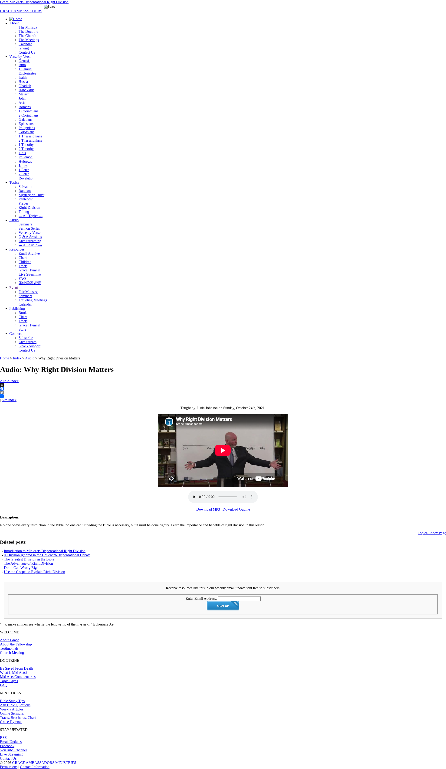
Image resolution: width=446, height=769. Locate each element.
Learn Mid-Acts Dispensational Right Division (34, 2)
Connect (15, 334)
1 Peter (24, 170)
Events (14, 288)
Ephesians (26, 124)
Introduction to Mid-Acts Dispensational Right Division (44, 551)
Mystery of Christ (31, 195)
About (14, 23)
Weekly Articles (11, 709)
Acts (22, 102)
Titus (22, 153)
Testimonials (9, 648)
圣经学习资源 (30, 283)
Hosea (23, 82)
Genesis (24, 61)
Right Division (29, 207)
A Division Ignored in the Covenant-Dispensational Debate (47, 555)
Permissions (8, 767)
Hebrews (25, 161)
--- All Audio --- (30, 245)
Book (23, 313)
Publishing (17, 308)
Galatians (25, 119)
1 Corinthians (28, 111)
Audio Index (9, 381)
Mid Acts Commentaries (18, 677)
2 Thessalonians (30, 140)
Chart (23, 317)
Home (4, 358)
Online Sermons (12, 713)
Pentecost (26, 199)
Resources (16, 249)
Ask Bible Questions (15, 705)
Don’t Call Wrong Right (21, 568)
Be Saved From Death (16, 668)
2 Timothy (26, 149)
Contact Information (34, 767)
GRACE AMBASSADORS (21, 11)
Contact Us (27, 52)
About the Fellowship (16, 644)
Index (17, 358)
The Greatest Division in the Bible (29, 559)
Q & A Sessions (30, 237)
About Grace (9, 640)
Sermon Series (29, 228)
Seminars (25, 224)
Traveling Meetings (33, 300)
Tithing (24, 212)
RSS (3, 738)
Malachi (24, 94)
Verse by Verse (20, 57)
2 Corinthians (28, 115)
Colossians (26, 132)
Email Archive (29, 253)
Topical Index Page (432, 533)
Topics (14, 182)
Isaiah (23, 77)
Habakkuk (26, 90)
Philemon (26, 157)
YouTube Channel (13, 750)
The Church (27, 36)
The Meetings (29, 40)
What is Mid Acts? (13, 673)
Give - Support (29, 346)
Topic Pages (9, 681)
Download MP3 (208, 509)
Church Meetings (12, 653)
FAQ (22, 278)
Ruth (22, 65)
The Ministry (28, 27)
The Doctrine (28, 31)
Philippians (27, 128)
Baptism (25, 191)
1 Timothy (26, 145)
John (22, 98)
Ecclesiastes (27, 73)
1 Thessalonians (30, 136)
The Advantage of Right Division (28, 563)
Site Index (9, 400)
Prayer (23, 203)
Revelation (26, 178)
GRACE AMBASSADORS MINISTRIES (44, 763)
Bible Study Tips (12, 701)
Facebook (7, 746)
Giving (24, 48)
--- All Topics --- (31, 216)
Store (22, 329)
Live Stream (27, 342)
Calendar (25, 44)
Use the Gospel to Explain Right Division (34, 572)
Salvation (25, 187)
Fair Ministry (28, 292)
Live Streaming (30, 241)
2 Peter (24, 174)
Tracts (23, 266)
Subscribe (26, 338)
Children (25, 262)
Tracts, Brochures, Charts (18, 718)
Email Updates (11, 742)
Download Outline (236, 509)
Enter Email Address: (201, 598)
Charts (23, 258)
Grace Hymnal (29, 270)
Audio (14, 220)
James (23, 166)
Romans (25, 107)
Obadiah (25, 86)
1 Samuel (25, 69)
